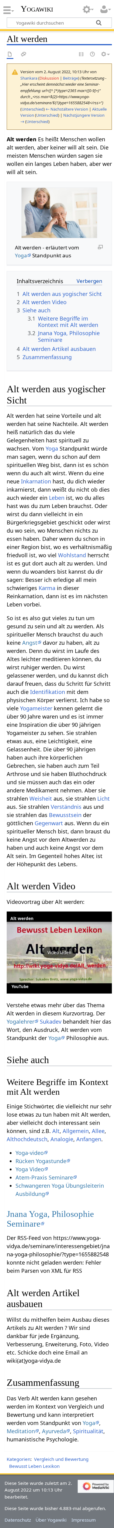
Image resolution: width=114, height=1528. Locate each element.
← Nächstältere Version (67, 109)
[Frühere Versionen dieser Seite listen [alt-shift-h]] (92, 54)
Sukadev (50, 1021)
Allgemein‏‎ (76, 1131)
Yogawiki (37, 9)
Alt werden (21, 918)
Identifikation (47, 691)
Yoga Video (30, 1169)
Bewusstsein (65, 815)
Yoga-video (30, 1152)
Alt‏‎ (56, 1131)
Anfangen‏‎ (88, 1139)
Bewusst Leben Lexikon (34, 1466)
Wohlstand (72, 555)
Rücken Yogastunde (41, 1161)
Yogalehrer (20, 1021)
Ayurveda (54, 1431)
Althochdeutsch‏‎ (27, 1139)
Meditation (21, 1431)
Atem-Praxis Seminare (44, 1177)
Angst (29, 642)
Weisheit (40, 798)
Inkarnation (36, 481)
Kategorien (18, 1459)
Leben (56, 497)
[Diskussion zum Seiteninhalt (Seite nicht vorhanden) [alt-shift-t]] (23, 54)
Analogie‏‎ (61, 1139)
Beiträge (70, 78)
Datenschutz (18, 1520)
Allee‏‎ (98, 1131)
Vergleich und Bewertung (61, 1459)
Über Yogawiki (51, 1520)
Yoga (21, 255)
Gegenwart (49, 823)
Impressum (83, 1520)
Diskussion (49, 78)
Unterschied (32, 109)
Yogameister (36, 708)
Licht (103, 798)
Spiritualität (88, 1431)
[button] (59, 953)
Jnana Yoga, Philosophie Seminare (50, 1218)
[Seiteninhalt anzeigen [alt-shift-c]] (10, 54)
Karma (47, 588)
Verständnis (66, 806)
